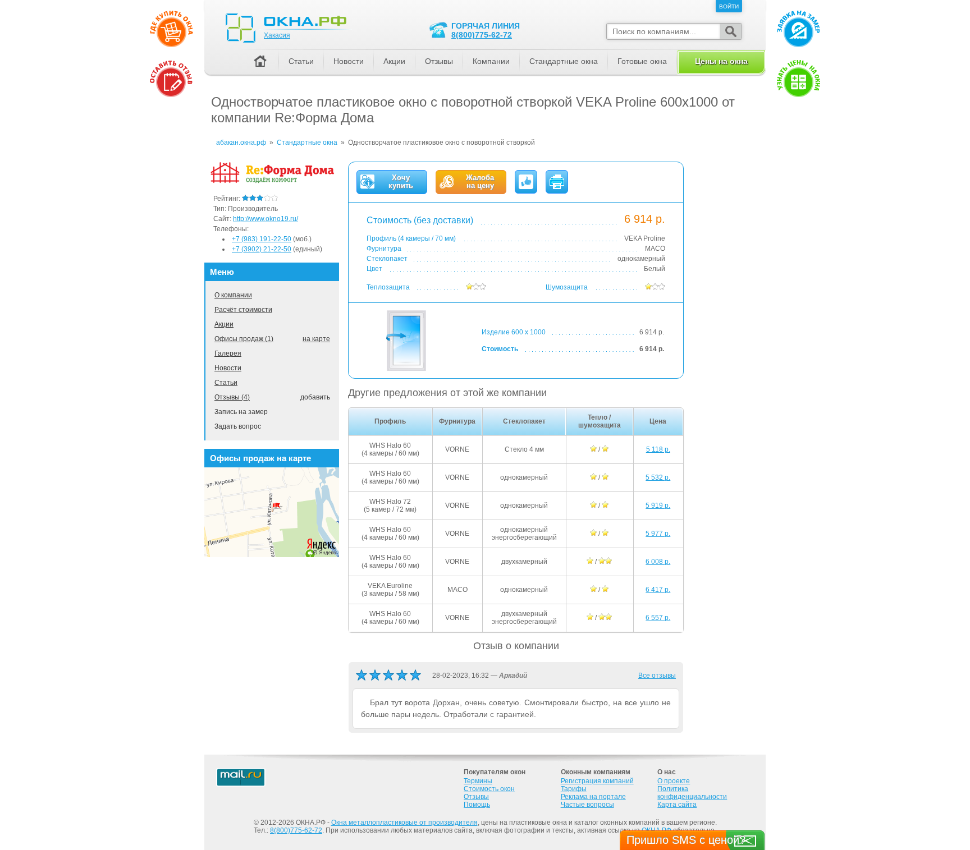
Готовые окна (642, 61)
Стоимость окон (489, 789)
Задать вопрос (237, 426)
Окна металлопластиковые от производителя (404, 822)
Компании (491, 61)
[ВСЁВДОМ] (271, 181)
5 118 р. (658, 449)
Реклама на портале (593, 797)
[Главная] (259, 62)
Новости (227, 368)
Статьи (225, 383)
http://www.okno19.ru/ (265, 219)
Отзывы (439, 61)
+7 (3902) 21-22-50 (261, 249)
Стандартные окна (563, 61)
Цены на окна (721, 61)
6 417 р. (658, 590)
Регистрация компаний (597, 781)
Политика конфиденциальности (692, 793)
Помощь (477, 804)
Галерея (227, 353)
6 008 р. (658, 562)
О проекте (673, 781)
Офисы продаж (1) (243, 339)
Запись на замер (241, 412)
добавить (315, 397)
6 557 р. (658, 618)
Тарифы (574, 789)
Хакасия (277, 35)
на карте (316, 339)
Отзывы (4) (232, 397)
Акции (224, 324)
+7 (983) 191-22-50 (261, 239)
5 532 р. (658, 477)
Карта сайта (677, 804)
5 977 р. (658, 533)
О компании (233, 295)
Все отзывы (657, 675)
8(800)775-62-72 (481, 34)
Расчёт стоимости (243, 310)
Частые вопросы (587, 804)
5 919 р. (658, 505)
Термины (478, 781)
